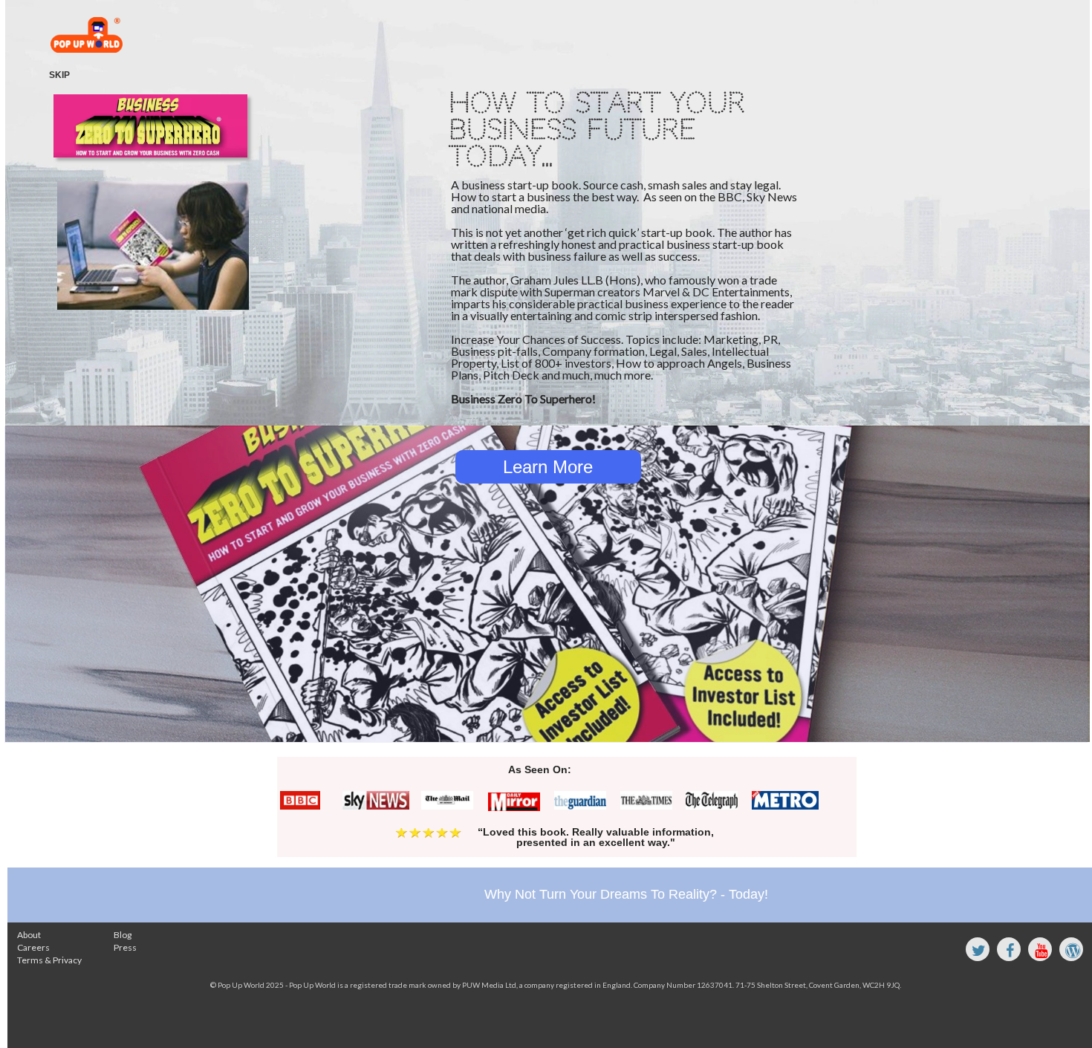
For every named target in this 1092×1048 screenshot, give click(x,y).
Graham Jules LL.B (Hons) (575, 280)
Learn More (548, 467)
